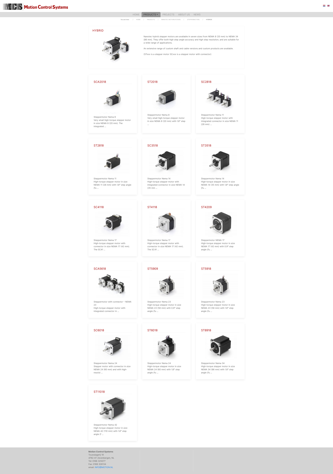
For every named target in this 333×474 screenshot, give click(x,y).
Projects (168, 14)
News (197, 14)
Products (149, 14)
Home (136, 14)
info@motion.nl (104, 467)
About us (184, 14)
